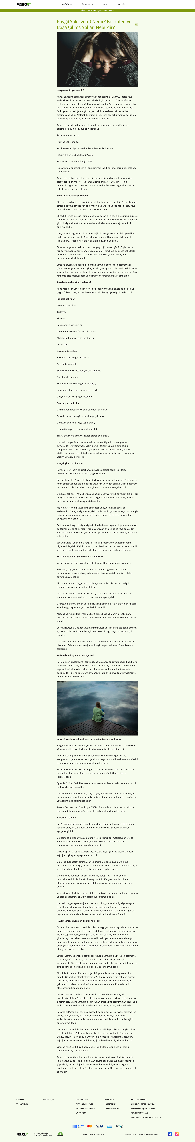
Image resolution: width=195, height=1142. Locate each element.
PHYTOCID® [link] (109, 1100)
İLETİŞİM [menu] (121, 4)
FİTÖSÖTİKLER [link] (22, 1104)
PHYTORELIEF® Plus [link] (84, 1104)
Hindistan (100, 1134)
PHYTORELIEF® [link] (82, 1100)
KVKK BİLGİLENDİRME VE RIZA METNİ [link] (146, 1117)
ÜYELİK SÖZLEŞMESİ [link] (139, 1100)
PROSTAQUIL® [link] (110, 1104)
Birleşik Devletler (89, 1134)
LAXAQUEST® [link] (81, 1113)
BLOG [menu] (105, 4)
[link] (171, 1134)
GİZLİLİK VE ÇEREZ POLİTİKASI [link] (143, 1104)
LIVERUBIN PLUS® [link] (112, 1108)
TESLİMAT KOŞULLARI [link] (139, 1113)
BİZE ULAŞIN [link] (48, 1100)
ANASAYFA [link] (20, 1100)
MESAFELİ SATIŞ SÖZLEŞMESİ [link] (143, 1108)
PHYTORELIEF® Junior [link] (85, 1108)
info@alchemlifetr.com (104, 10)
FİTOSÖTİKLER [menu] (66, 4)
